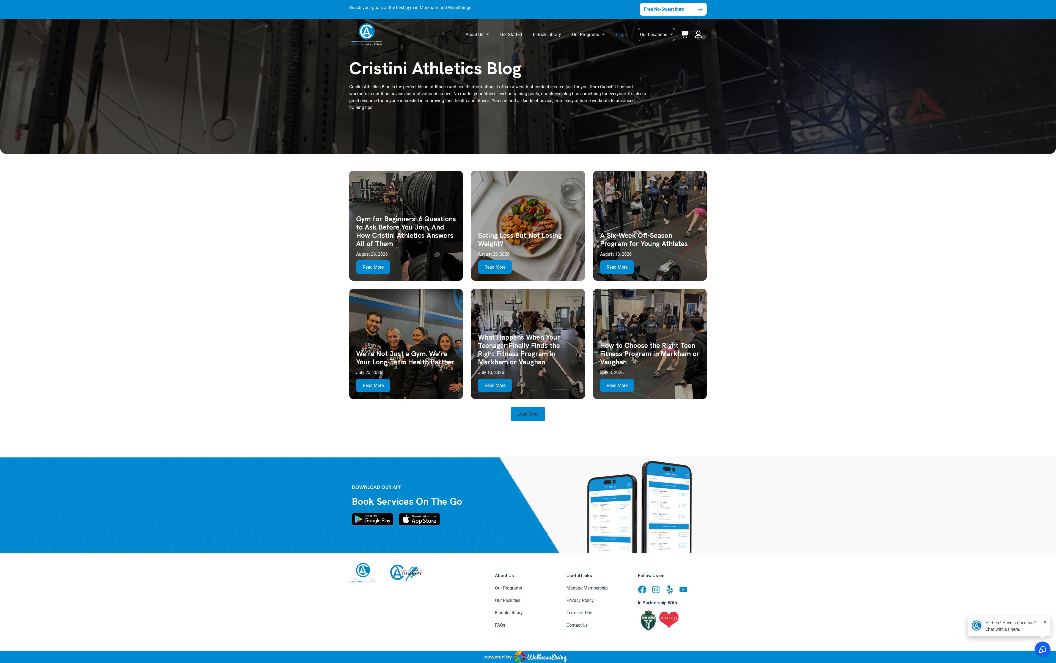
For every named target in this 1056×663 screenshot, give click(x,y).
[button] (699, 33)
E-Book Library (547, 34)
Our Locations (653, 34)
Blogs (621, 34)
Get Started (511, 34)
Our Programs (585, 34)
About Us (474, 34)
